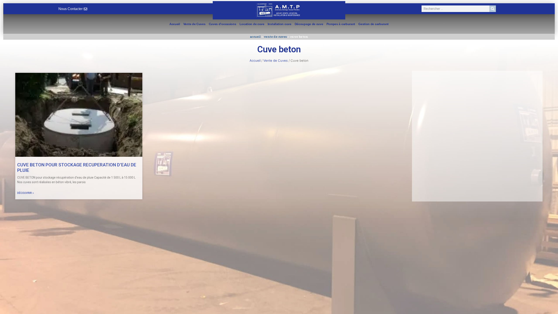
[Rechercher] (492, 8)
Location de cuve (252, 24)
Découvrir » (25, 193)
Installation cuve (279, 24)
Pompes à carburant (341, 24)
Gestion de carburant (373, 24)
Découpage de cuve (309, 24)
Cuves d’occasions (222, 24)
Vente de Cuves (194, 24)
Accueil (174, 24)
